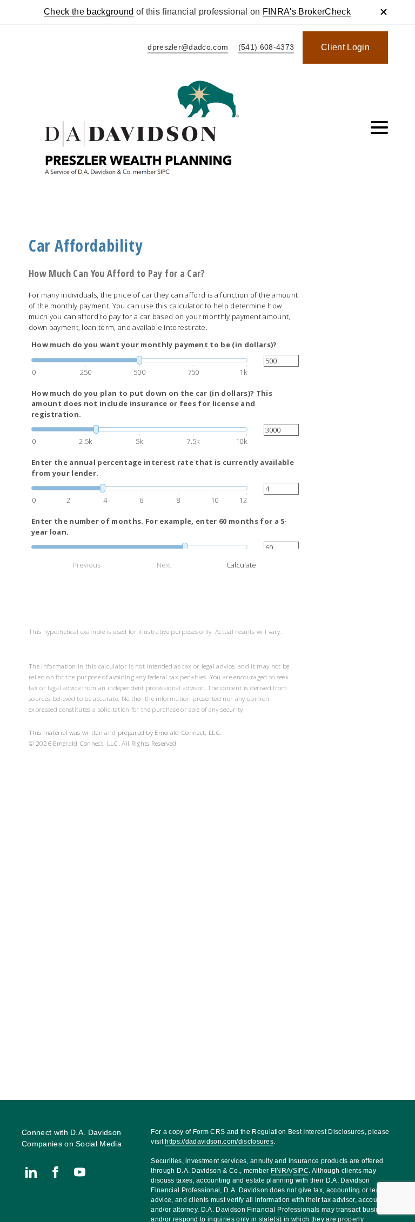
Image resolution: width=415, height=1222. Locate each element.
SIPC (301, 1170)
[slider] (139, 360)
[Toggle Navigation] (379, 127)
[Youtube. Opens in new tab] (79, 1172)
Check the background (88, 11)
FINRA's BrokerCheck (307, 11)
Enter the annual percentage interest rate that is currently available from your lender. (162, 467)
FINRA (281, 1170)
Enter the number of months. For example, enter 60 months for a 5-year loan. (159, 526)
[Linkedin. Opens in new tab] (31, 1172)
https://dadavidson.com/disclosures (219, 1141)
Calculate (241, 565)
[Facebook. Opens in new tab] (55, 1172)
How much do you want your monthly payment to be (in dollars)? (154, 344)
